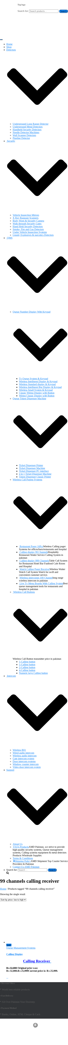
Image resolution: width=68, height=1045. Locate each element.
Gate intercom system (23, 758)
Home (9, 44)
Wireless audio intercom (25, 755)
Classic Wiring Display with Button (36, 392)
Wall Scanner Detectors (24, 135)
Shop (9, 47)
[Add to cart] (7, 977)
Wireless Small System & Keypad (36, 390)
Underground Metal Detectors (28, 126)
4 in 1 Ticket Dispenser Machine (35, 474)
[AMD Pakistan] (9, 36)
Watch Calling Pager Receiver (35, 569)
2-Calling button (27, 667)
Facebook (8, 1024)
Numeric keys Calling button (33, 673)
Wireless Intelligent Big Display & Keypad (40, 387)
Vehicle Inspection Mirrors (26, 215)
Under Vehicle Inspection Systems (30, 232)
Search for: (23, 11)
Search (63, 11)
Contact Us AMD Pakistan (26, 866)
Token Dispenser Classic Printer (35, 476)
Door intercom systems (24, 761)
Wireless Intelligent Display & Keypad (38, 381)
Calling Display (14, 954)
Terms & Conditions (23, 858)
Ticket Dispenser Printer (31, 465)
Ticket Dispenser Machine (32, 468)
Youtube (8, 1027)
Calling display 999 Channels (34, 560)
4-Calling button (27, 670)
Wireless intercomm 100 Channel (36, 577)
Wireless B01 (19, 750)
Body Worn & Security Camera (28, 220)
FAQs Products (21, 847)
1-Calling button (27, 661)
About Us (17, 844)
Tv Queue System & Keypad (33, 378)
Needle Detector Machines (26, 132)
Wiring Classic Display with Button (36, 395)
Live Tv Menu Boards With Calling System (41, 583)
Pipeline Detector (21, 138)
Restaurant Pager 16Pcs (31, 546)
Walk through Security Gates (27, 223)
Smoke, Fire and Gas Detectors (28, 229)
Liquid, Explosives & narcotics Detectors (33, 235)
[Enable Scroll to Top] (35, 1025)
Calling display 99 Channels (34, 552)
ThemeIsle (63, 1021)
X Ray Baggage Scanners (25, 218)
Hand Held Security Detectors (28, 226)
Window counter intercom (26, 764)
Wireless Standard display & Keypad (37, 384)
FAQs (9, 1032)
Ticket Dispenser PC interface (34, 471)
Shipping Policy (23, 861)
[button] (37, 121)
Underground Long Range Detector (30, 124)
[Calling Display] (24, 942)
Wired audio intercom (23, 752)
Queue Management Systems (20, 948)
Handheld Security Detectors (27, 129)
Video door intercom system (27, 767)
